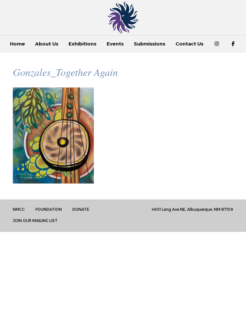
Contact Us (189, 44)
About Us (46, 44)
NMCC (19, 209)
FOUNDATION (49, 209)
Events (115, 44)
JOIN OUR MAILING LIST (35, 220)
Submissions (149, 44)
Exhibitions (82, 44)
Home (17, 44)
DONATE (80, 209)
